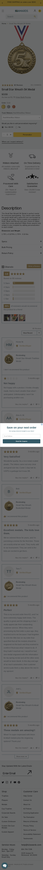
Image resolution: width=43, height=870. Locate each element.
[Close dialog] (42, 424)
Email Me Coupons (21, 441)
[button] (4, 865)
